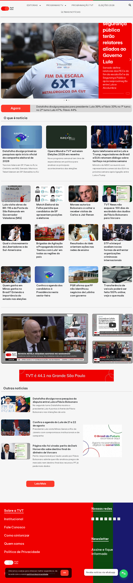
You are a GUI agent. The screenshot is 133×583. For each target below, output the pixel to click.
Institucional (13, 519)
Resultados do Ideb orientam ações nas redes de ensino (82, 247)
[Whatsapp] (97, 519)
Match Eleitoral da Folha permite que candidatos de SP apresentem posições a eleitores (49, 211)
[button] (130, 5)
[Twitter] (105, 519)
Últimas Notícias (71, 12)
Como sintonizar (16, 535)
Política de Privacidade (22, 552)
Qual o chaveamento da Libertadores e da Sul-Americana (15, 247)
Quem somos (14, 543)
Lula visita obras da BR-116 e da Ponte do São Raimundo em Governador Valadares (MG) (15, 211)
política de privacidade (37, 574)
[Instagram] (101, 519)
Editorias (32, 5)
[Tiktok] (114, 519)
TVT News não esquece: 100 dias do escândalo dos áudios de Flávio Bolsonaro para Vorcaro (117, 211)
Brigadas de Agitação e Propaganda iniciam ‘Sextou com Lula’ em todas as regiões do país (49, 250)
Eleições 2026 (107, 5)
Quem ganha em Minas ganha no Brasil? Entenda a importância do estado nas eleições (14, 292)
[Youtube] (92, 519)
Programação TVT (82, 5)
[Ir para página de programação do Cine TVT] (102, 456)
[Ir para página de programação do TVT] (66, 380)
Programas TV (54, 5)
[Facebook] (110, 519)
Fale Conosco (14, 527)
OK (64, 573)
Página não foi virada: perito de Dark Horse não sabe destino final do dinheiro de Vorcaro (55, 449)
